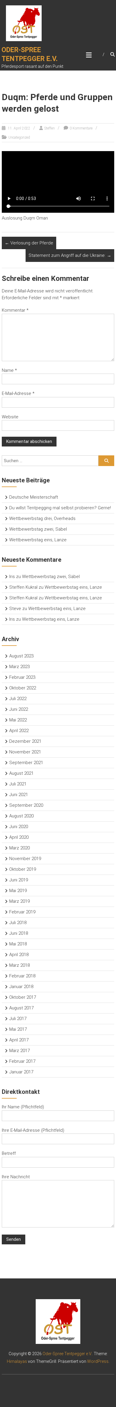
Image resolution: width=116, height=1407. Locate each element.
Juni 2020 (18, 826)
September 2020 (26, 805)
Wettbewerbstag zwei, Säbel (38, 529)
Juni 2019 (18, 880)
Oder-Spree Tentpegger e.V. (67, 1353)
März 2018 (19, 965)
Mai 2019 (18, 890)
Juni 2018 (18, 933)
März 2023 (19, 666)
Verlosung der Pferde (29, 243)
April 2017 (19, 1040)
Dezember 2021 (25, 741)
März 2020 (19, 848)
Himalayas (17, 1361)
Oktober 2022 (22, 688)
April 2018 (19, 954)
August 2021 (21, 773)
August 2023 (21, 656)
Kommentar (15, 310)
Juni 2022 (18, 709)
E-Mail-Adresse (18, 393)
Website (10, 417)
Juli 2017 (17, 1018)
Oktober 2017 (22, 997)
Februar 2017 (22, 1061)
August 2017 (21, 1008)
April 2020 (19, 837)
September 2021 (26, 762)
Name (9, 370)
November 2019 (25, 858)
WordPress (98, 1361)
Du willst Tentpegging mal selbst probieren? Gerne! (60, 507)
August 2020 (21, 816)
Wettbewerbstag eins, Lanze (38, 539)
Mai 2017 (18, 1029)
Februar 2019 (22, 912)
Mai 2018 (18, 944)
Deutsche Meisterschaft (33, 497)
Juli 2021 (17, 784)
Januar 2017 (21, 1072)
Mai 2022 (18, 720)
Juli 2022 (17, 698)
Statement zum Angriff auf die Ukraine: (70, 255)
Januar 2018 (21, 986)
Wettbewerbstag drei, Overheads (42, 518)
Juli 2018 (17, 922)
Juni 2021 (18, 794)
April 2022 (19, 730)
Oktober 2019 (22, 869)
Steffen (49, 128)
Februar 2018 (22, 976)
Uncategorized (19, 137)
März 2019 (19, 901)
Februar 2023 (22, 677)
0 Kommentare (81, 128)
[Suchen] (106, 460)
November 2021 (25, 752)
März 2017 (19, 1050)
